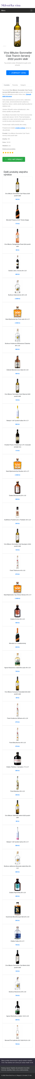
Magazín (19, 1075)
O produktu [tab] (7, 85)
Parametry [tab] (15, 85)
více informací (15, 159)
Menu (3, 10)
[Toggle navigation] (31, 10)
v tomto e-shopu (20, 128)
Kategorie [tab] (23, 85)
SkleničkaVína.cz (11, 1075)
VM (17, 63)
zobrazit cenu (18, 72)
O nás (30, 1075)
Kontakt (25, 1075)
